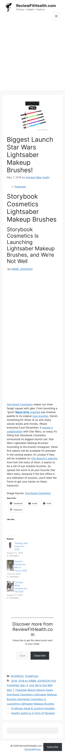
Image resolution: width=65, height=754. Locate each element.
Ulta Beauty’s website (44, 458)
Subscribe (40, 655)
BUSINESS (17, 676)
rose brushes (40, 416)
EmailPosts (31, 676)
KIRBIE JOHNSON (22, 269)
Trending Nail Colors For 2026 (21, 546)
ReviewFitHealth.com (36, 5)
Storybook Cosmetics (20, 404)
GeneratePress (32, 749)
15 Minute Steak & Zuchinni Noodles (33, 708)
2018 (14, 680)
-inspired (27, 412)
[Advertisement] (32, 57)
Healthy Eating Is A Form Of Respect (33, 713)
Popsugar (20, 186)
